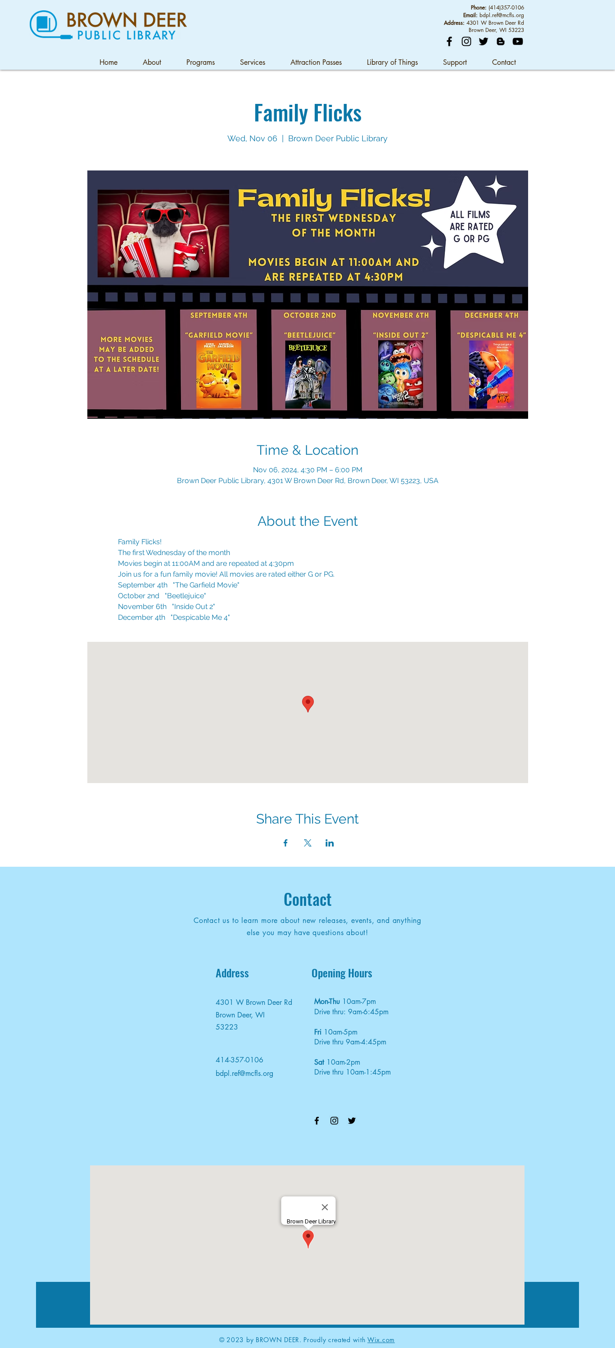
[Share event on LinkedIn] (330, 842)
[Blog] (500, 41)
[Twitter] (483, 41)
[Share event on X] (307, 842)
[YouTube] (517, 41)
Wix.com (381, 1339)
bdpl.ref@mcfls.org (501, 15)
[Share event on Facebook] (285, 842)
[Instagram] (466, 41)
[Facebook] (449, 41)
